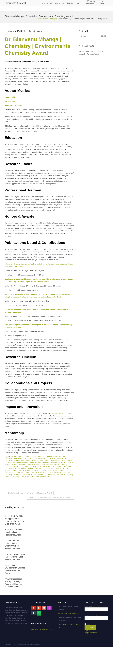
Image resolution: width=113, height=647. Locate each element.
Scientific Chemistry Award (14, 476)
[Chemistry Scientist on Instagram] (49, 608)
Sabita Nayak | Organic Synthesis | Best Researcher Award (30, 493)
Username (92, 606)
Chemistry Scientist (16, 2)
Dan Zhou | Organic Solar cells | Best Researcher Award (49, 497)
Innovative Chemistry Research (56, 468)
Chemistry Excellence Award (15, 460)
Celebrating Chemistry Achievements (52, 456)
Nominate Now (59, 3)
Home (43, 3)
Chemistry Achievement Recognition (18, 458)
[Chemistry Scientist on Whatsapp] (39, 613)
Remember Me (91, 624)
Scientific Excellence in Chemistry (37, 476)
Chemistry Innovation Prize (55, 460)
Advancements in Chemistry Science (24, 456)
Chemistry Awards (35, 31)
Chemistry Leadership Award (54, 462)
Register (70, 3)
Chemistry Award (38, 458)
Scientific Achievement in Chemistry (60, 475)
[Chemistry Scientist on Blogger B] (39, 608)
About (49, 3)
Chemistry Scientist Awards (41, 629)
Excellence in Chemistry (54, 466)
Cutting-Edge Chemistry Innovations (32, 466)
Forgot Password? (91, 633)
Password (92, 615)
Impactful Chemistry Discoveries (33, 468)
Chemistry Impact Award (35, 460)
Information (90, 3)
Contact (102, 3)
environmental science (59, 413)
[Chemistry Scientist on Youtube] (33, 608)
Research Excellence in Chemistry (33, 475)
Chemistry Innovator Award (32, 462)
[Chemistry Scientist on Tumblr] (33, 613)
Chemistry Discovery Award (56, 458)
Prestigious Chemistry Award (50, 472)
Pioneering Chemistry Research (27, 472)
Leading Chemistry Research (15, 470)
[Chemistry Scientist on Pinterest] (44, 608)
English (92, 1)
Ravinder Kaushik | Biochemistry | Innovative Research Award (91, 52)
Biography (53, 19)
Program (79, 3)
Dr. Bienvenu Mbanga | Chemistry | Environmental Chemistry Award (38, 46)
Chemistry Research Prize (29, 465)
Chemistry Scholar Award (49, 465)
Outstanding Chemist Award (36, 470)
